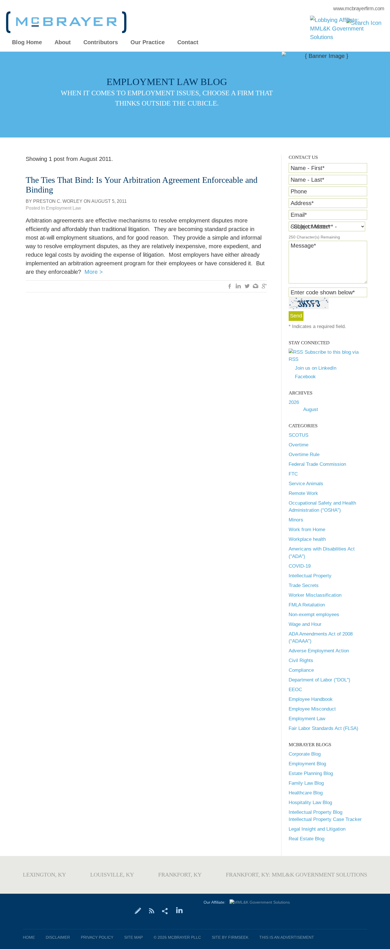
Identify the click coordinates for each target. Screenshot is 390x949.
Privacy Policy (97, 937)
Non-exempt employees (314, 614)
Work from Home (307, 529)
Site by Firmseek (230, 937)
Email (299, 215)
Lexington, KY (44, 874)
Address (302, 203)
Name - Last (307, 180)
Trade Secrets (304, 585)
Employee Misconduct (312, 709)
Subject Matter (310, 226)
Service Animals (306, 483)
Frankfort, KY (180, 874)
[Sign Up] (138, 910)
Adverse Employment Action (319, 650)
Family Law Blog (306, 783)
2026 (294, 402)
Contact (187, 42)
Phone (299, 191)
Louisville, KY (112, 874)
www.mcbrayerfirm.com (358, 8)
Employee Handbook (311, 699)
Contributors (100, 42)
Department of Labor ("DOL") (319, 680)
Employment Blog (307, 763)
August (310, 409)
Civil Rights (301, 660)
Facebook (305, 376)
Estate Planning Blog (311, 773)
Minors (296, 520)
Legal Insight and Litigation (317, 829)
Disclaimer (58, 937)
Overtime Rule (304, 454)
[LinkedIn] (179, 910)
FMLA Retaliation (307, 605)
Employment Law (307, 718)
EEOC (295, 689)
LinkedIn (238, 287)
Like (230, 287)
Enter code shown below (323, 292)
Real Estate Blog (306, 838)
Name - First (308, 168)
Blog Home (27, 42)
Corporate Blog (305, 754)
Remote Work (303, 493)
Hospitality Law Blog (310, 802)
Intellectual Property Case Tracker (325, 819)
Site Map (133, 937)
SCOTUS (298, 435)
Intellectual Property (310, 575)
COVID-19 (300, 566)
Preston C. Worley (58, 201)
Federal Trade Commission (317, 464)
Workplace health (307, 539)
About (63, 42)
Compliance (301, 670)
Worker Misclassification (315, 595)
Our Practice (147, 42)
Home (29, 937)
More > (94, 272)
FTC (293, 474)
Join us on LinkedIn (315, 368)
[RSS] (151, 910)
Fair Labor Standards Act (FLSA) (323, 728)
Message (303, 245)
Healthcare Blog (306, 793)
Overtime (298, 445)
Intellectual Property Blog (315, 812)
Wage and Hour (305, 624)
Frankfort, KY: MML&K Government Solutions (296, 874)
